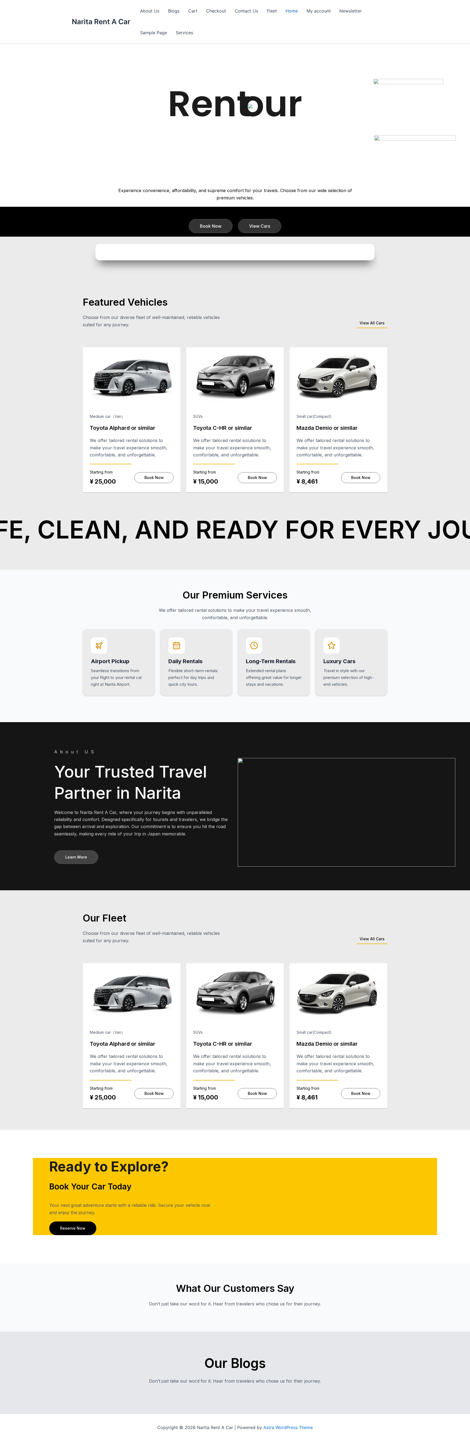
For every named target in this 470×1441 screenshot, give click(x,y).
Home (292, 11)
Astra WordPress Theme (288, 1427)
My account (319, 11)
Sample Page (153, 32)
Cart (192, 11)
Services (184, 32)
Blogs (174, 11)
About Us (149, 11)
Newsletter (350, 11)
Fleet (272, 11)
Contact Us (246, 11)
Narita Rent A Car (101, 21)
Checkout (216, 11)
